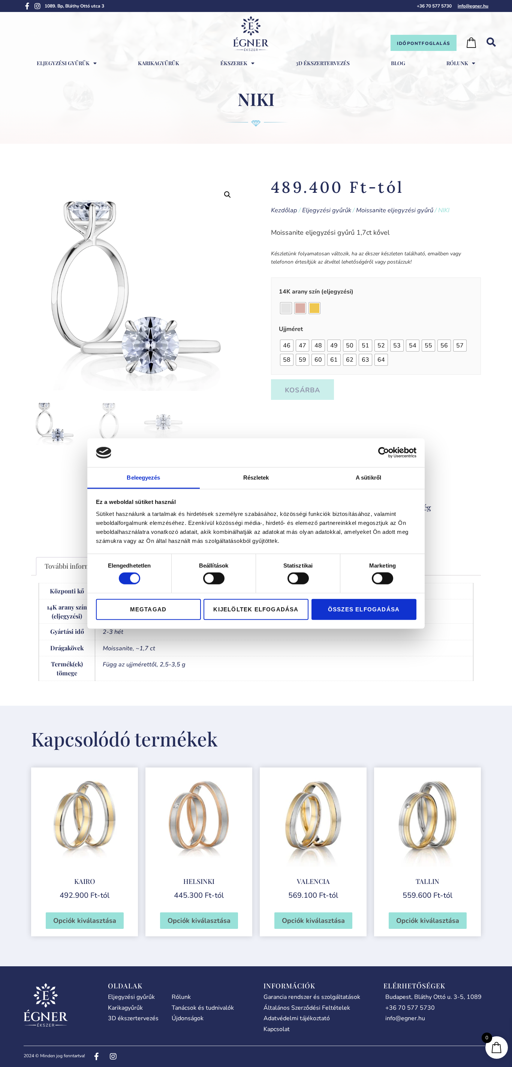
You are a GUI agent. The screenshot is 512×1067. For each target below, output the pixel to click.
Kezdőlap (284, 210)
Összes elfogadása (364, 609)
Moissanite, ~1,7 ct (129, 648)
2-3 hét (113, 632)
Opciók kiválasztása (84, 920)
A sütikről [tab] (368, 477)
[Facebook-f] (27, 6)
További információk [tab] (76, 566)
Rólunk (457, 63)
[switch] (214, 578)
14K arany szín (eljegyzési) (316, 292)
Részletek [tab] (256, 477)
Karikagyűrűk (158, 63)
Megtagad (148, 609)
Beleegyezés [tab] (143, 477)
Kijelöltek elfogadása (255, 609)
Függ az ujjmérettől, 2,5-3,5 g (144, 664)
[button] (227, 194)
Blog (398, 63)
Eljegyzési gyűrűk (326, 210)
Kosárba (302, 390)
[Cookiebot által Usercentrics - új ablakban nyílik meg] (383, 452)
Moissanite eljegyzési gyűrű (394, 210)
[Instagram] (37, 6)
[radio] (286, 308)
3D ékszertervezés (323, 63)
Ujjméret (291, 329)
